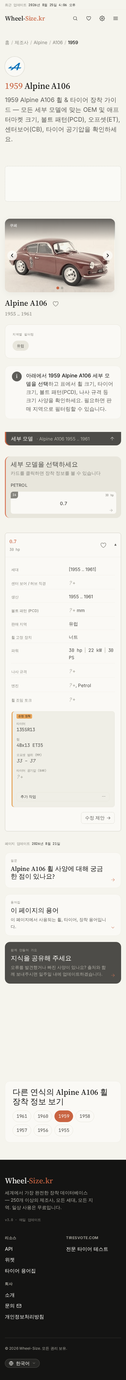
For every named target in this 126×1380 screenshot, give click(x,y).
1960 (43, 1116)
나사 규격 (19, 671)
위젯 (10, 1260)
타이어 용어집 (20, 1271)
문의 (10, 1305)
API (9, 1249)
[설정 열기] (102, 18)
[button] (63, 438)
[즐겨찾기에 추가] (55, 303)
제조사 (21, 42)
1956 (43, 1130)
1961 (22, 1116)
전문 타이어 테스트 (87, 1249)
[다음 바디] (108, 255)
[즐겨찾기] (88, 18)
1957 (22, 1130)
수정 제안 (98, 818)
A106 (58, 42)
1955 (63, 1130)
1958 (85, 1116)
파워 (15, 650)
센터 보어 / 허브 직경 (28, 583)
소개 (10, 1295)
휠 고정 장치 (21, 637)
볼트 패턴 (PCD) (25, 610)
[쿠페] (57, 288)
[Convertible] (62, 288)
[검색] (75, 18)
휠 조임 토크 (21, 700)
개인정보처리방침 (24, 1317)
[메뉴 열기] (115, 18)
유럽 (20, 345)
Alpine (40, 42)
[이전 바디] (12, 255)
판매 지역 (19, 624)
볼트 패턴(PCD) (62, 119)
